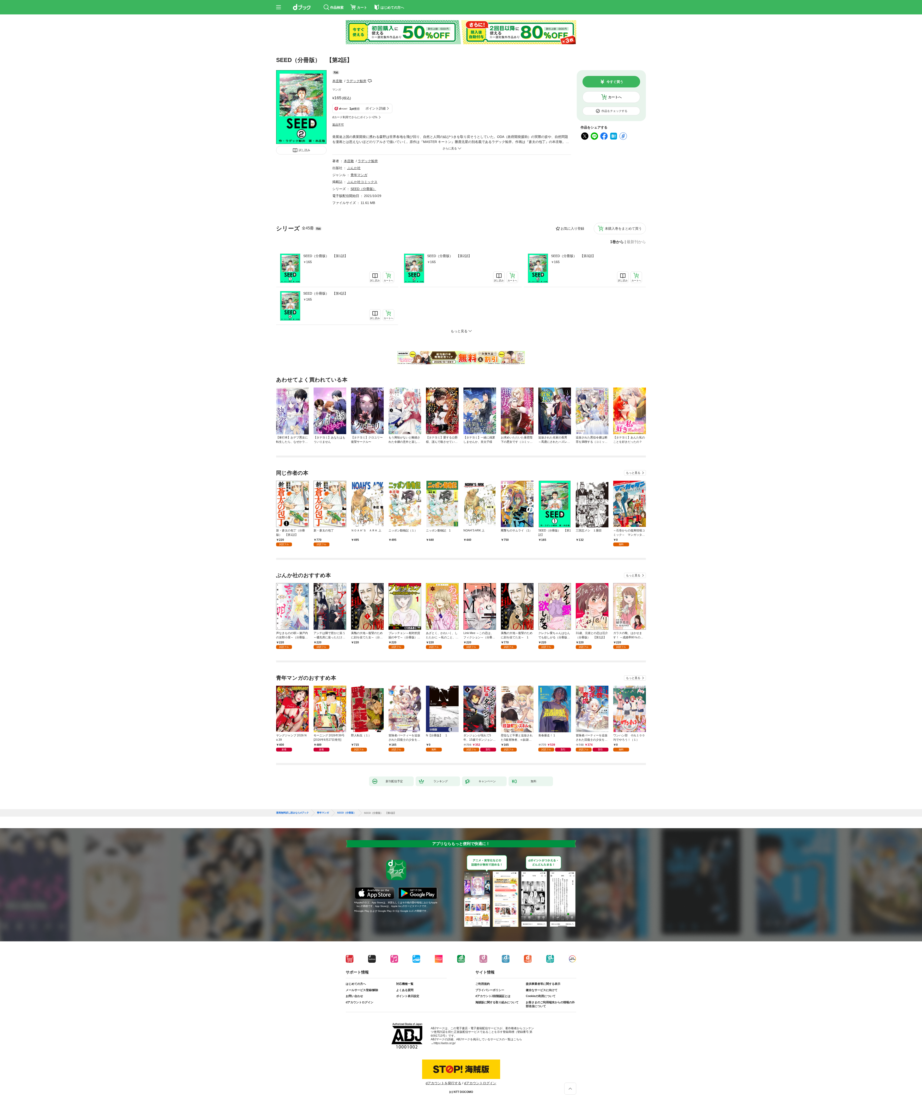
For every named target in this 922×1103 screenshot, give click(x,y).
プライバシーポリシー (489, 990)
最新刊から (636, 242)
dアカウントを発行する (443, 1083)
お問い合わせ (354, 996)
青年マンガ (359, 175)
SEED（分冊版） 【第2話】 (449, 256)
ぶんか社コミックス (362, 182)
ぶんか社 (354, 168)
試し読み (304, 150)
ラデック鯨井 (356, 81)
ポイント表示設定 (407, 996)
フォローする (369, 81)
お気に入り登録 (572, 228)
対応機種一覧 (404, 984)
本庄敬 (337, 81)
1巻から (617, 242)
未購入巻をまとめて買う (623, 228)
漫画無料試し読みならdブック (292, 813)
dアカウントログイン (359, 1002)
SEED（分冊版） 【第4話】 (325, 293)
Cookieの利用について (541, 996)
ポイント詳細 (375, 108)
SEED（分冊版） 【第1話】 (325, 256)
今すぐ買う (615, 82)
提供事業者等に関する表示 (543, 984)
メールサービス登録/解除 (362, 990)
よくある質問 (404, 990)
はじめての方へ (356, 984)
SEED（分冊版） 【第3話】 (573, 256)
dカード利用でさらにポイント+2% (354, 117)
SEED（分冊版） (363, 189)
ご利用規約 (482, 984)
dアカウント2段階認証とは (492, 996)
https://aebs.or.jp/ (444, 1043)
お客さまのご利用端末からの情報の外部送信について (550, 1004)
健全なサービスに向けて (542, 990)
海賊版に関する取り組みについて (497, 1002)
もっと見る (633, 472)
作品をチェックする (614, 111)
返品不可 (338, 124)
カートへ (615, 97)
